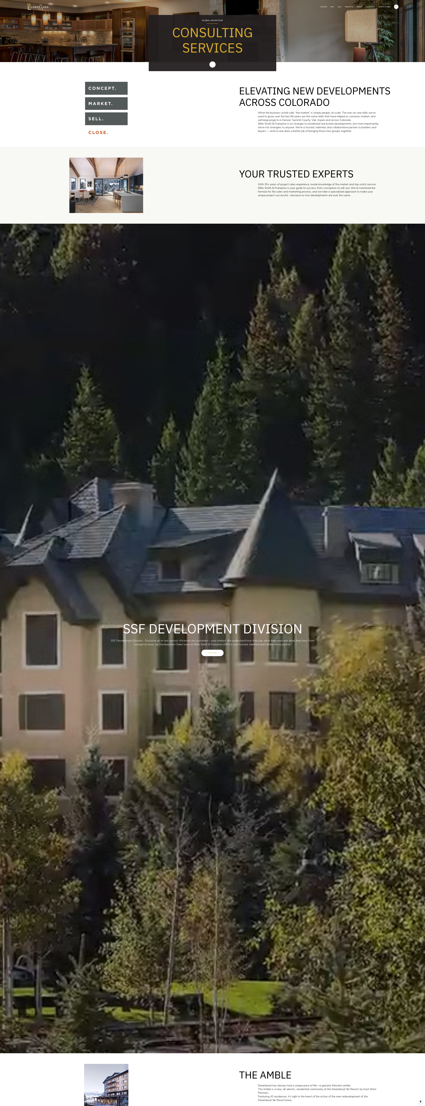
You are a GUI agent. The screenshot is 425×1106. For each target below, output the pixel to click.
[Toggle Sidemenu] (396, 7)
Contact (370, 7)
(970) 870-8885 (384, 7)
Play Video (212, 653)
